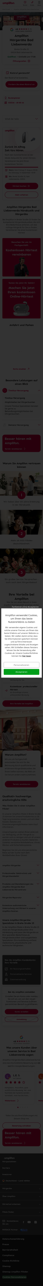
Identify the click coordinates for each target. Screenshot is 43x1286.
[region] (21, 643)
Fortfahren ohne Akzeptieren (25, 607)
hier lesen (26, 656)
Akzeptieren (21, 672)
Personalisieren (21, 665)
